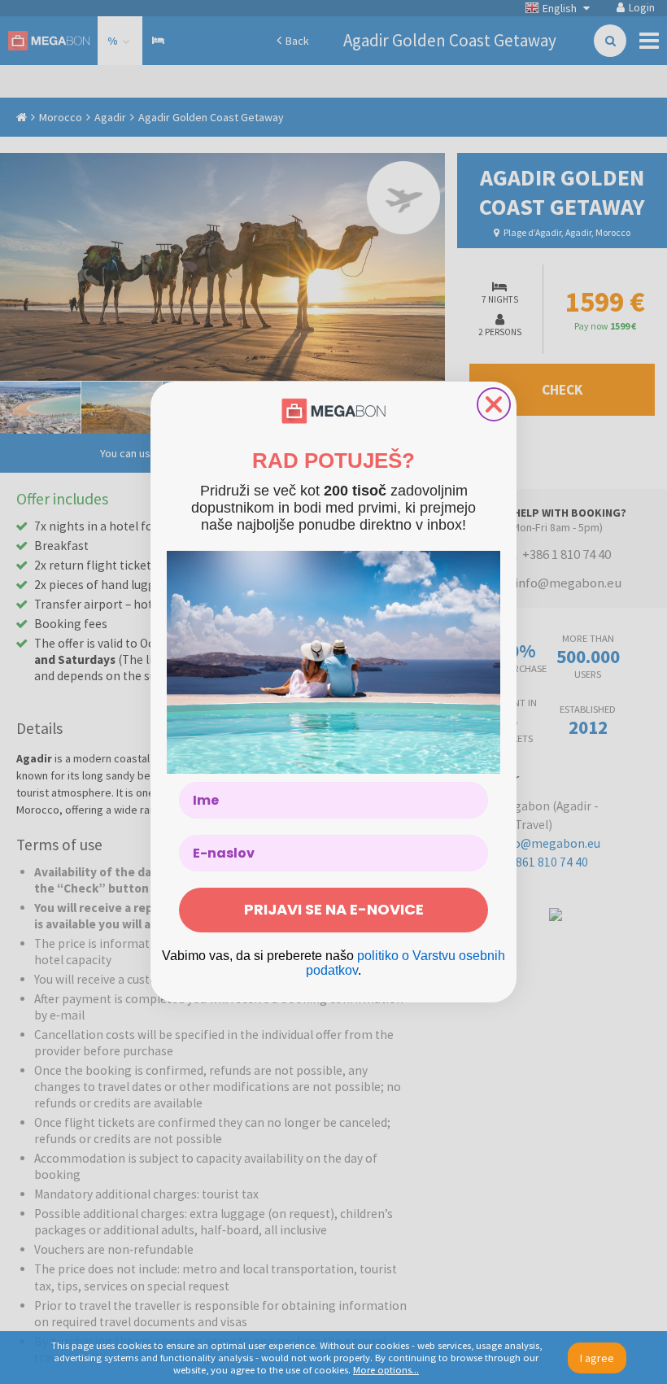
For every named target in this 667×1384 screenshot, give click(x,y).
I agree (597, 1358)
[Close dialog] (493, 404)
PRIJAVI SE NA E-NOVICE (334, 909)
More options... (386, 1370)
